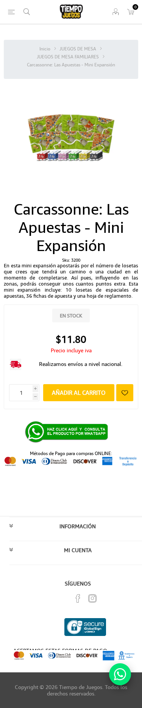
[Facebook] (78, 598)
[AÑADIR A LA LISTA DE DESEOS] (124, 392)
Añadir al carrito (79, 392)
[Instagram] (92, 598)
